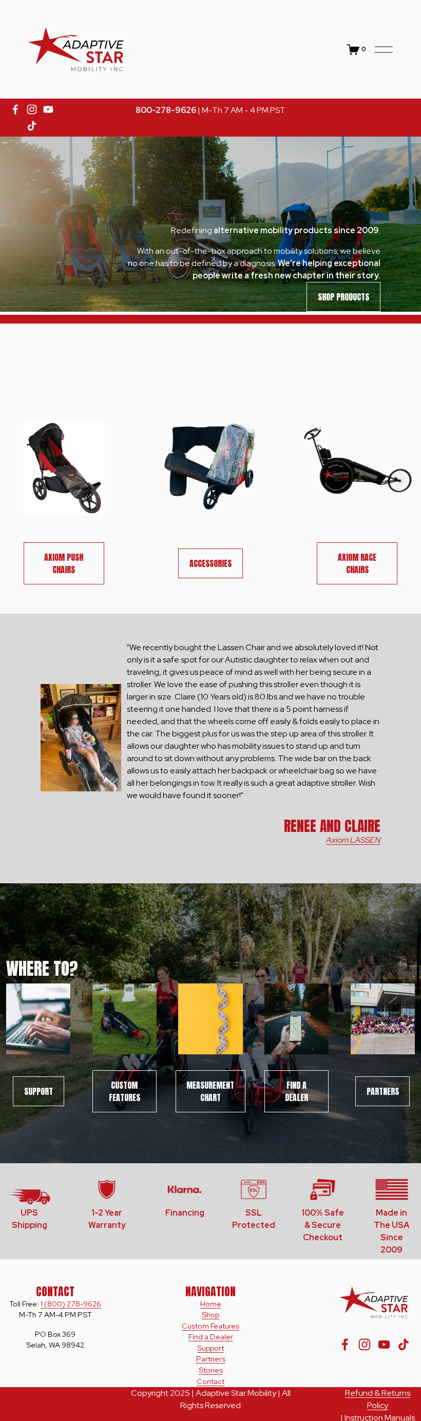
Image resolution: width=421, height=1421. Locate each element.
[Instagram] (32, 109)
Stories (211, 1370)
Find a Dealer (296, 1091)
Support (210, 1348)
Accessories (210, 563)
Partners (383, 1091)
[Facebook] (15, 109)
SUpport (38, 1091)
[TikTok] (32, 126)
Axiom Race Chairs (357, 563)
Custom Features (124, 1091)
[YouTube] (48, 109)
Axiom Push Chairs (63, 563)
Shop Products (343, 297)
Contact (210, 1381)
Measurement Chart (210, 1091)
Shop (210, 1314)
